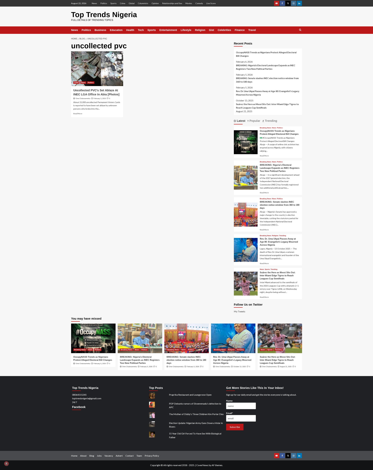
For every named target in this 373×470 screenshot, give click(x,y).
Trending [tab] (270, 120)
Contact (129, 455)
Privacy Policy (152, 455)
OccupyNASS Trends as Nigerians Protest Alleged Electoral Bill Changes (266, 54)
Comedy (199, 3)
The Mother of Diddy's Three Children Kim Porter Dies (196, 414)
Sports (113, 3)
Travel (252, 30)
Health (130, 30)
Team (139, 455)
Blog (91, 455)
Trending (282, 235)
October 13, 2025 (239, 366)
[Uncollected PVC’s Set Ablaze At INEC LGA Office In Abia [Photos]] (97, 68)
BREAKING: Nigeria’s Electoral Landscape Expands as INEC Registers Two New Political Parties (265, 67)
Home (74, 455)
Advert (119, 455)
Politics (103, 3)
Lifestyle (186, 30)
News (94, 3)
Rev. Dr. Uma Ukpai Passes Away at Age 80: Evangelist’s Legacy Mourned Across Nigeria (267, 93)
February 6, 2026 (100, 363)
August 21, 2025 (286, 366)
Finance (240, 30)
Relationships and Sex (172, 3)
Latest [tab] (240, 120)
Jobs (99, 455)
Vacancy (108, 455)
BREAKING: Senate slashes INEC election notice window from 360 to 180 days (267, 80)
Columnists (143, 3)
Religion (200, 30)
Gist (211, 30)
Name (229, 400)
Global (131, 3)
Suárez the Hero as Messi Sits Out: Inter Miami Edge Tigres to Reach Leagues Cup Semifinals (267, 106)
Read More (77, 113)
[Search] (300, 30)
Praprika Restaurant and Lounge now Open (190, 394)
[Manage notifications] (6, 463)
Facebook (79, 407)
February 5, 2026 (146, 366)
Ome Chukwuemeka (83, 98)
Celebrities (224, 30)
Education (116, 30)
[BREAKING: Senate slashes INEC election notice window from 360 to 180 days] (246, 214)
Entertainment (168, 30)
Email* (229, 413)
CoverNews (202, 465)
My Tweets (239, 311)
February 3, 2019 (100, 98)
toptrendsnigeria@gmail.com (86, 398)
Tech (141, 30)
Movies (188, 3)
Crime (122, 3)
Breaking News (265, 128)
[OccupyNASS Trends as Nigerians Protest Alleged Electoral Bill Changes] (246, 141)
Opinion (155, 3)
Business (100, 30)
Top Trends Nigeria (104, 15)
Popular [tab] (254, 120)
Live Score (211, 3)
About (83, 455)
